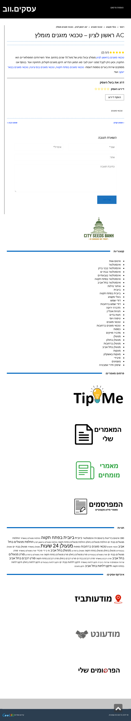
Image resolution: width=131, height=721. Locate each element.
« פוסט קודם (119, 123)
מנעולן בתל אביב (111, 347)
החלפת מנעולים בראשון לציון (45, 542)
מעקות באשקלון (112, 354)
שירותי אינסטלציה (117, 562)
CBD (122, 538)
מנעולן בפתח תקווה (94, 550)
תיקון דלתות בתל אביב (98, 566)
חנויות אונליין (114, 311)
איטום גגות (115, 261)
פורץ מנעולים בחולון (78, 554)
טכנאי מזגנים (116, 111)
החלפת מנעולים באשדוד (30, 538)
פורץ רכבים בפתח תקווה (47, 558)
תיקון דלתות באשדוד (89, 562)
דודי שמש (115, 300)
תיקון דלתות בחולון (31, 562)
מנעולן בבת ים (20, 546)
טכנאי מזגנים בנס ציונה (42, 67)
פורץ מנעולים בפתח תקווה (56, 554)
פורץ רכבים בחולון (68, 558)
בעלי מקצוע (114, 296)
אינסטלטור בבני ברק (109, 268)
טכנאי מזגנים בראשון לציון (110, 57)
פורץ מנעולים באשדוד (27, 551)
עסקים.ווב (19, 9)
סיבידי (117, 357)
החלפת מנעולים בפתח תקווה (71, 542)
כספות (117, 329)
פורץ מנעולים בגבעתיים (97, 555)
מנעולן (117, 336)
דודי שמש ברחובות (110, 304)
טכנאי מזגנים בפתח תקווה (70, 67)
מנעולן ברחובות (112, 343)
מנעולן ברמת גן (78, 551)
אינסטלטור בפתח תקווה (108, 279)
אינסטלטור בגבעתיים (109, 275)
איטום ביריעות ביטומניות (106, 538)
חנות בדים (115, 314)
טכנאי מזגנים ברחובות (109, 325)
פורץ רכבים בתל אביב (22, 558)
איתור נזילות (114, 286)
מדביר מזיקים (113, 332)
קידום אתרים (19, 715)
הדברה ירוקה (113, 307)
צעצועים (116, 361)
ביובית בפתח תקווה (110, 293)
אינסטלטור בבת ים (110, 271)
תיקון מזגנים (79, 566)
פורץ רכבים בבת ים (86, 558)
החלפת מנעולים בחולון (96, 542)
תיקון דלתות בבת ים (70, 562)
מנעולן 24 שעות (57, 546)
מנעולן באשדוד (34, 547)
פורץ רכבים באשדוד (104, 559)
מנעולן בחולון (113, 339)
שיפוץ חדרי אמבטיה (110, 365)
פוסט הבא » (12, 123)
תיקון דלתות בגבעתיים (50, 562)
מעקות (117, 350)
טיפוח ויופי (115, 318)
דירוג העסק (117, 89)
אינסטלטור (115, 264)
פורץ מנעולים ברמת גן (34, 555)
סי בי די (46, 550)
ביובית (117, 289)
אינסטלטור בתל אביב (109, 282)
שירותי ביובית (103, 562)
